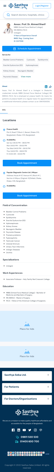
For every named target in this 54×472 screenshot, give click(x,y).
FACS (25, 30)
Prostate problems (13, 235)
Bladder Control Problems (16, 212)
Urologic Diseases (13, 250)
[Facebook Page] (13, 430)
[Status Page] (41, 430)
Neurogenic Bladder (13, 229)
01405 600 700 (29, 441)
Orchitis (9, 252)
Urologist (9, 266)
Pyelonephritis (11, 238)
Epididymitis (11, 217)
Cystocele (10, 215)
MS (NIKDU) (18, 30)
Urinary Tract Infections (15, 247)
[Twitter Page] (29, 430)
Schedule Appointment (29, 48)
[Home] (18, 6)
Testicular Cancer (13, 241)
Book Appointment (27, 162)
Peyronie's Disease (13, 232)
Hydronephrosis (12, 223)
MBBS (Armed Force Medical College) (28, 27)
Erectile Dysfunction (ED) (15, 220)
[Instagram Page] (35, 430)
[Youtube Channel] (24, 430)
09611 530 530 (29, 437)
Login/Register (42, 5)
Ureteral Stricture (13, 244)
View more (26, 76)
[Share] (50, 86)
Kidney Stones (11, 226)
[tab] (4, 110)
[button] (5, 5)
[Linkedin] (46, 86)
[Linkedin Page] (18, 430)
